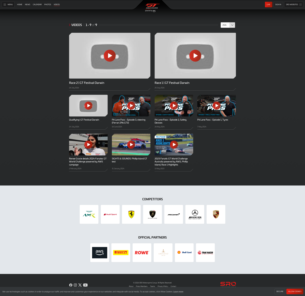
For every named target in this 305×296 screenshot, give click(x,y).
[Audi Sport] (110, 214)
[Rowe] (142, 252)
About (131, 286)
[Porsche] (216, 214)
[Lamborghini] (152, 214)
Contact (173, 286)
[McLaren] (173, 214)
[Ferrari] (131, 214)
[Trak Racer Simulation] (205, 252)
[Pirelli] (120, 252)
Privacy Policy (163, 286)
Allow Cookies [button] (294, 291)
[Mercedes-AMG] (194, 214)
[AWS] (99, 252)
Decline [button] (279, 291)
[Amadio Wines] (163, 252)
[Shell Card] (184, 252)
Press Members (141, 286)
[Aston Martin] (89, 214)
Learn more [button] (178, 291)
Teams (152, 286)
